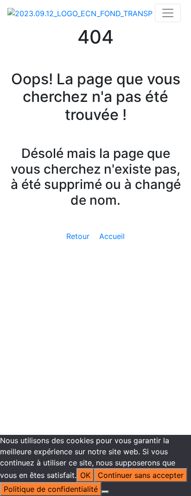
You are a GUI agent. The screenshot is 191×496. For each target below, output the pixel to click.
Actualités (42, 212)
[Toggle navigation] (168, 13)
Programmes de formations (73, 275)
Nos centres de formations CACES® (88, 234)
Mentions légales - (48, 353)
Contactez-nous (35, 338)
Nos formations (52, 223)
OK (85, 475)
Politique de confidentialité (129, 353)
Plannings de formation (66, 286)
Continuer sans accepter (141, 475)
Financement (47, 246)
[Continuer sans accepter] (105, 491)
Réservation (46, 264)
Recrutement (47, 320)
